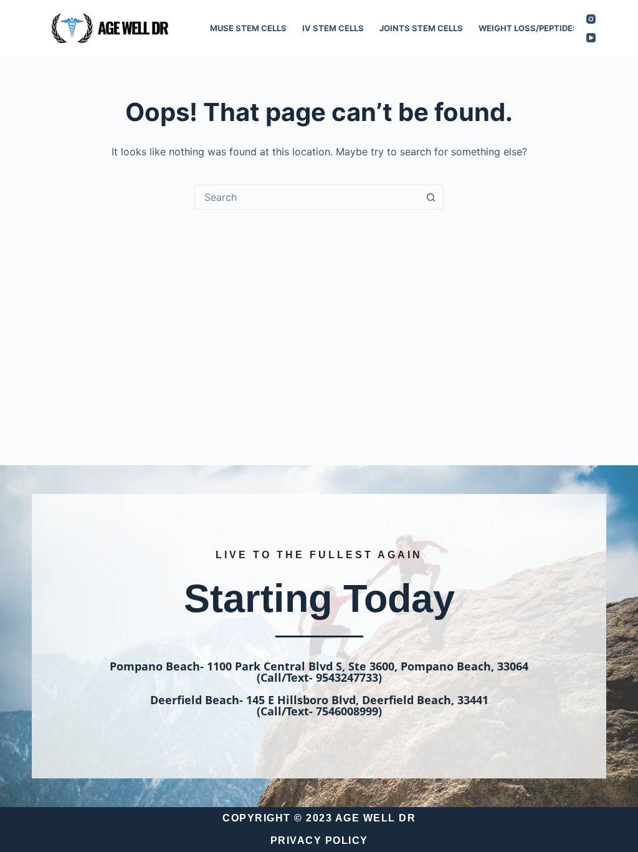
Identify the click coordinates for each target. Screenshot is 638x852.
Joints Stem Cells (421, 28)
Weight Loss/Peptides (528, 28)
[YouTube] (591, 37)
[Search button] (430, 197)
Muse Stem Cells (248, 28)
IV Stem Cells (333, 28)
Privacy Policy (319, 840)
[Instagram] (591, 19)
